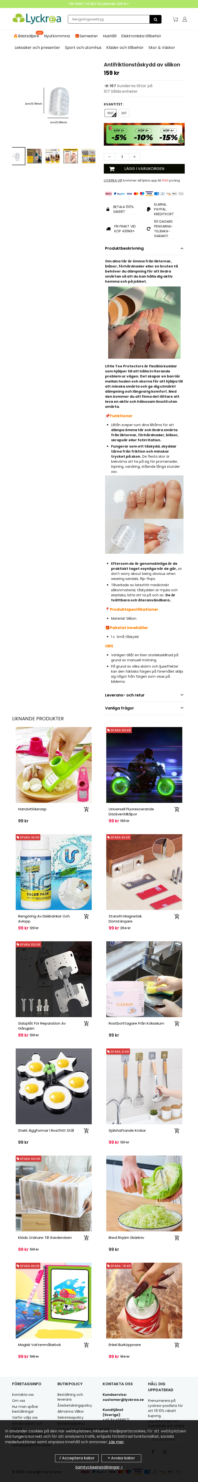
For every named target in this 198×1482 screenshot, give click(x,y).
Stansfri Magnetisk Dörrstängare (125, 919)
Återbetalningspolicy (74, 1405)
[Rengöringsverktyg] (155, 19)
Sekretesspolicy (70, 1417)
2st (124, 113)
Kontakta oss (23, 1394)
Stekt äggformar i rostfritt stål (46, 1130)
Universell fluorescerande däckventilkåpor (131, 811)
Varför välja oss (25, 1417)
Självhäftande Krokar (127, 1130)
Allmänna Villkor (70, 1411)
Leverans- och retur (125, 695)
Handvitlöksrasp (32, 809)
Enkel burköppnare (125, 1344)
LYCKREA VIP (113, 180)
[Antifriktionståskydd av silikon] (53, 102)
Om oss (18, 1400)
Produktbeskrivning (124, 248)
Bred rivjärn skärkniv (126, 1237)
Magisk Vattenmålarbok (39, 1344)
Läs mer (116, 1442)
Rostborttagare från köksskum (136, 1023)
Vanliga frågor (119, 708)
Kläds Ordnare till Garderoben (45, 1237)
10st (110, 113)
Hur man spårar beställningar (25, 1409)
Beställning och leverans (70, 1397)
